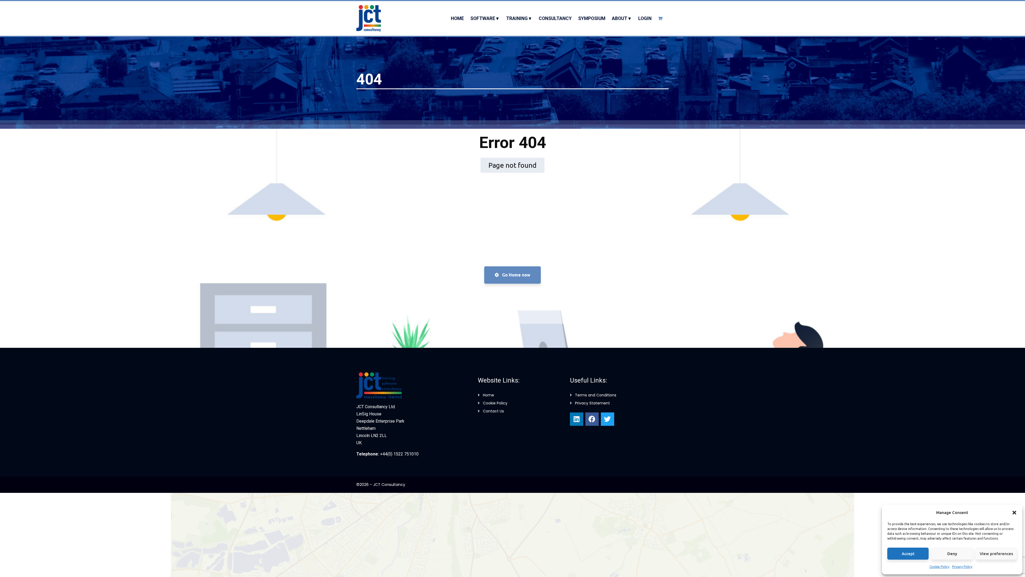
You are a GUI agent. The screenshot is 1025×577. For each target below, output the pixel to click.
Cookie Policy (939, 566)
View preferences (996, 553)
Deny (952, 553)
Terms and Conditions (595, 395)
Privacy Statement (592, 403)
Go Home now (515, 274)
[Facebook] (592, 419)
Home (488, 395)
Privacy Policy (962, 566)
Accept (908, 553)
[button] (1014, 512)
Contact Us (493, 411)
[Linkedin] (576, 419)
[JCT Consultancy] (368, 18)
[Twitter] (607, 419)
